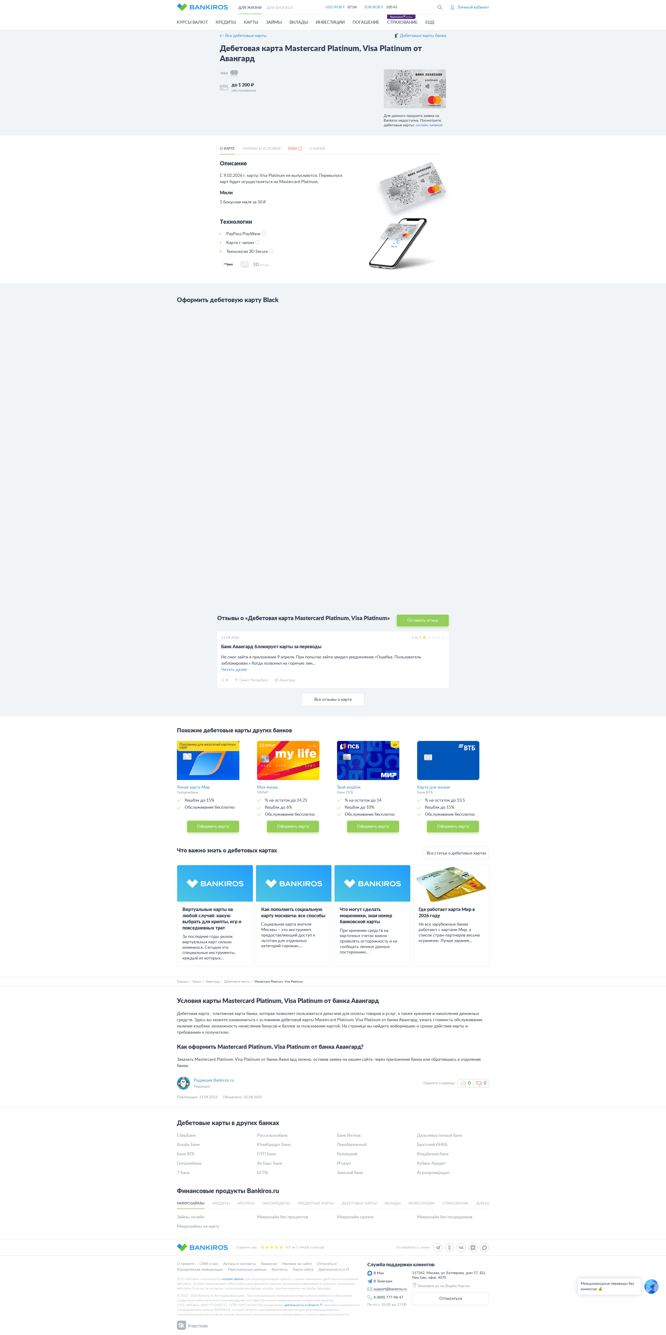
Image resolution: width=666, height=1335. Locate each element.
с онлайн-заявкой (428, 125)
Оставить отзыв (422, 620)
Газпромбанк (189, 1163)
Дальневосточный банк (439, 1135)
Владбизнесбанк (433, 1154)
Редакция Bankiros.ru (214, 1080)
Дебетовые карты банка (423, 36)
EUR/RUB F (373, 7)
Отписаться (450, 1298)
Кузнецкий (347, 1154)
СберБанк (186, 1135)
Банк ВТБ (186, 1154)
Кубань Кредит (431, 1163)
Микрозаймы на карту (198, 1226)
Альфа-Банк (188, 1145)
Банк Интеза (349, 1135)
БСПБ (262, 1173)
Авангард (212, 981)
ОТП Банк (266, 1154)
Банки (197, 981)
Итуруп (344, 1163)
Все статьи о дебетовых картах (456, 853)
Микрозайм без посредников (444, 1217)
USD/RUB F (335, 7)
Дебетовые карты (237, 981)
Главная (182, 981)
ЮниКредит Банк (274, 1145)
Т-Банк (183, 1173)
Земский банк (350, 1173)
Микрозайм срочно (355, 1217)
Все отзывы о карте (333, 699)
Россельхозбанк (272, 1135)
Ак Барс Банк (269, 1163)
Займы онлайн (190, 1217)
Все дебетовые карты (246, 36)
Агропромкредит (433, 1173)
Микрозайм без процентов (282, 1217)
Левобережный (352, 1145)
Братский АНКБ (432, 1145)
